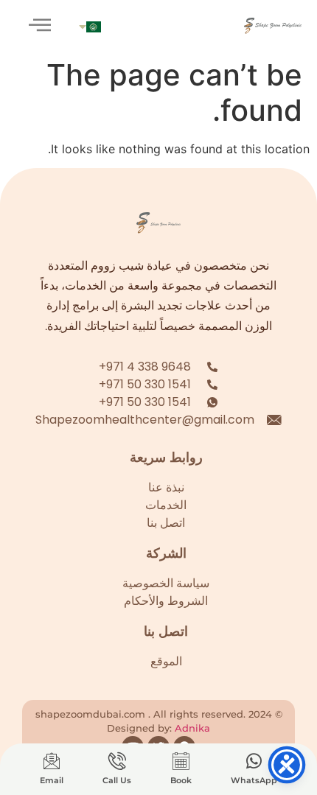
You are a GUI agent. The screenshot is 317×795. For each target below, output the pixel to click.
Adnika (192, 728)
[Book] (180, 761)
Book (181, 780)
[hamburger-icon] (40, 25)
